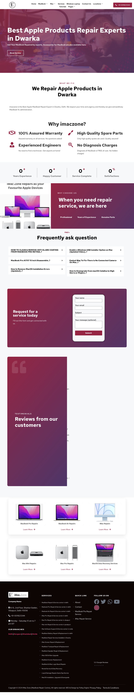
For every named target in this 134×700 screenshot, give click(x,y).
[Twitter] (103, 601)
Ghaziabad (26, 634)
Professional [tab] (66, 217)
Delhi (10, 634)
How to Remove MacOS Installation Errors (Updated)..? (30, 270)
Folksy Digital (84, 688)
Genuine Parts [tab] (108, 217)
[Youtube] (116, 601)
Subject (78, 313)
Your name (79, 298)
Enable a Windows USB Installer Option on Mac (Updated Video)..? (91, 251)
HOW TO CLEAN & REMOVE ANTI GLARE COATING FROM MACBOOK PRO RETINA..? (34, 251)
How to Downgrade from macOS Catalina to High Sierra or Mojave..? (92, 272)
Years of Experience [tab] (86, 217)
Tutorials (62, 7)
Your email (79, 305)
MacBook (42, 4)
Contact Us (86, 4)
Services (61, 4)
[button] (36, 251)
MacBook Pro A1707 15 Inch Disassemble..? (30, 260)
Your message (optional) (85, 320)
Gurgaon (17, 634)
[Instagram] (96, 607)
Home (33, 4)
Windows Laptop (73, 4)
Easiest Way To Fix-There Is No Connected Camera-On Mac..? (93, 261)
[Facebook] (96, 601)
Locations (97, 4)
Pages (70, 7)
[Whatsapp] (110, 601)
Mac (51, 4)
